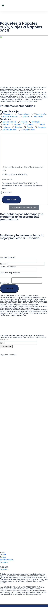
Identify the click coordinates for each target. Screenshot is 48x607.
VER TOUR (11, 199)
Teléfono (4, 264)
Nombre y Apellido (8, 257)
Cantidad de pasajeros (10, 272)
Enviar (9, 288)
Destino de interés (8, 267)
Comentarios (5, 283)
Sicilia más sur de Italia (14, 174)
